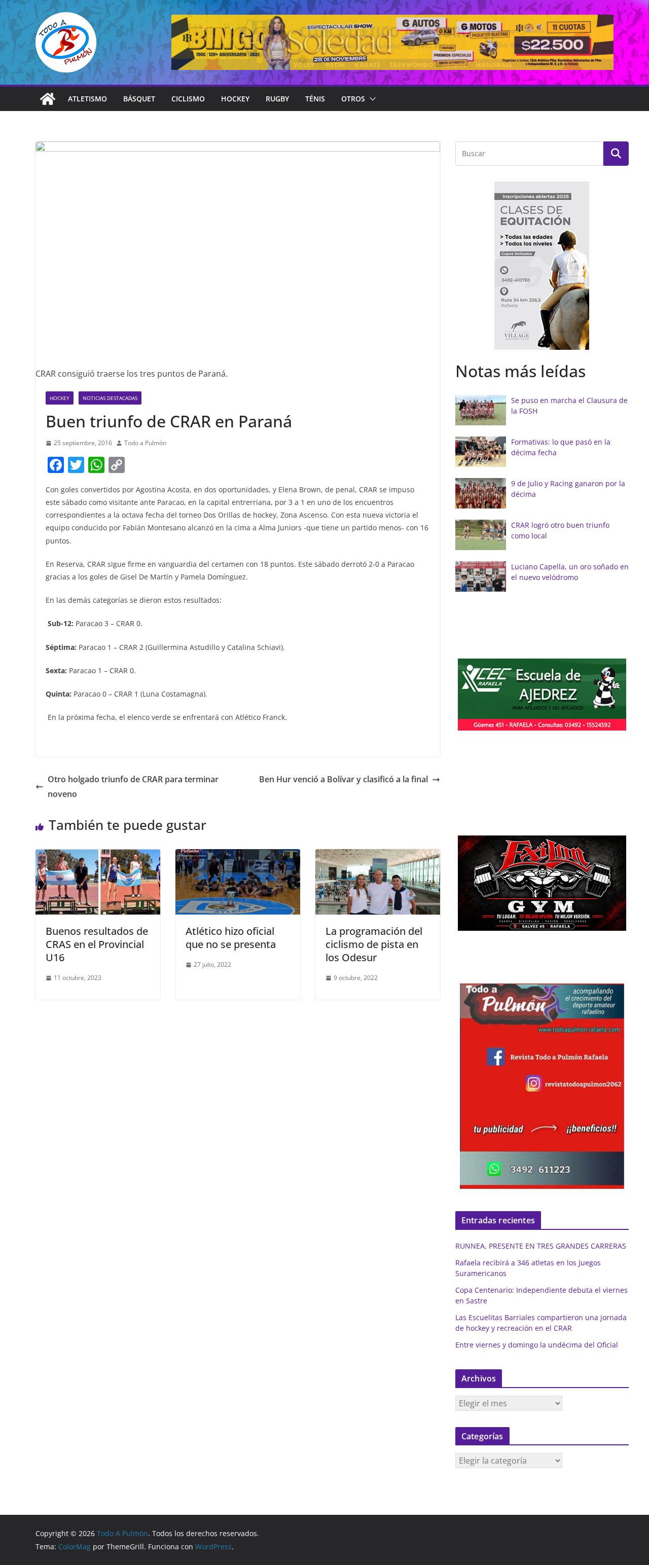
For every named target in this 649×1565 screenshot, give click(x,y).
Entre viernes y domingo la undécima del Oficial (536, 1345)
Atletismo (87, 98)
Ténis (315, 98)
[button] (370, 99)
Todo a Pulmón (145, 443)
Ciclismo (188, 98)
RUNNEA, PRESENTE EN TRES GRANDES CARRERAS (540, 1246)
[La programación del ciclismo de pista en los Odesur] (377, 856)
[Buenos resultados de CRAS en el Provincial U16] (97, 856)
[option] (542, 265)
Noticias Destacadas (110, 398)
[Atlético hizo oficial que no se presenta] (237, 856)
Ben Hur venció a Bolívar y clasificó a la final (343, 779)
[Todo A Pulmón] (47, 99)
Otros (353, 98)
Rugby (277, 98)
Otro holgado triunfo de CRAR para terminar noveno (133, 786)
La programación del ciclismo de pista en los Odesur (374, 944)
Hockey (235, 98)
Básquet (139, 98)
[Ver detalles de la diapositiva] (392, 42)
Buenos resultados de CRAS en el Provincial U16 (97, 944)
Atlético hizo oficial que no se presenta (231, 937)
